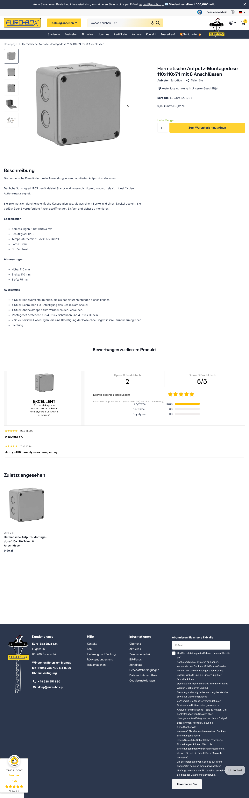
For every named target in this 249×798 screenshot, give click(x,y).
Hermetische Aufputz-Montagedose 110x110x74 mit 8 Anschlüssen (25, 541)
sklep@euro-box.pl (50, 687)
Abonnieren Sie (186, 784)
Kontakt (151, 34)
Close (244, 4)
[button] (152, 23)
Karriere (136, 34)
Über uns (103, 34)
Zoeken (157, 23)
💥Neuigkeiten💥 (191, 34)
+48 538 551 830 (49, 681)
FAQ (89, 649)
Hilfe (90, 636)
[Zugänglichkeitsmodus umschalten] (233, 12)
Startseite (54, 34)
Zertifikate (120, 34)
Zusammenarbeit (217, 12)
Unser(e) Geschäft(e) (205, 88)
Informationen (140, 636)
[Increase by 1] (166, 124)
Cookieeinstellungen (142, 680)
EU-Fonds (135, 659)
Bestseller (71, 34)
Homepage (10, 44)
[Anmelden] (232, 23)
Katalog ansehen (63, 23)
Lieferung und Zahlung (101, 654)
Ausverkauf (167, 34)
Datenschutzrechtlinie (143, 675)
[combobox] (125, 23)
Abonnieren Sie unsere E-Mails (192, 637)
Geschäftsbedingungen (144, 670)
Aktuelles (87, 34)
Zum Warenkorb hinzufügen (207, 127)
